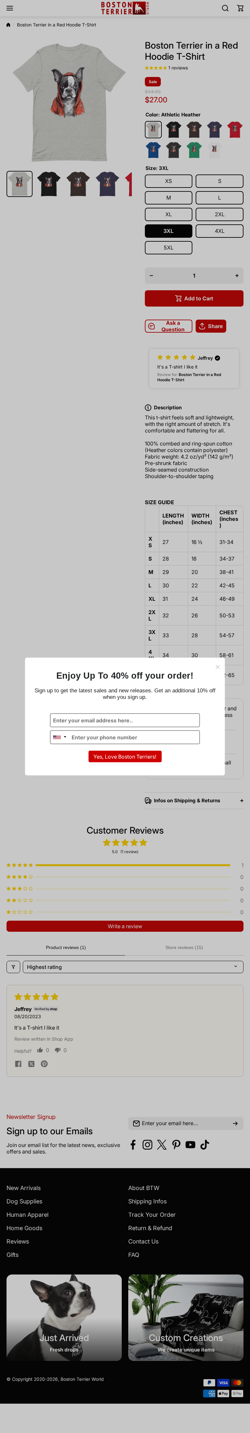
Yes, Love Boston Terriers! (124, 756)
